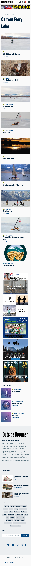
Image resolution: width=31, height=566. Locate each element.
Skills (11, 511)
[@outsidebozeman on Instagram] (18, 545)
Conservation (23, 509)
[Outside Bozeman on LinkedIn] (26, 545)
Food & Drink (9, 520)
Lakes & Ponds (10, 263)
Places (5, 263)
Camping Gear (19, 514)
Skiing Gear (13, 525)
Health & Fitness (20, 517)
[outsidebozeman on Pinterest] (22, 545)
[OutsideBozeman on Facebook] (4, 545)
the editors (6, 56)
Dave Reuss (6, 241)
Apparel (24, 506)
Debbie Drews (7, 134)
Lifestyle (6, 506)
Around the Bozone (15, 506)
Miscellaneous (11, 52)
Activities (6, 52)
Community (11, 514)
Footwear (23, 511)
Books (10, 509)
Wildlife (12, 517)
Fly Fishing (17, 511)
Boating (10, 235)
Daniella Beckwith (18, 487)
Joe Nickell (6, 187)
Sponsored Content (19, 520)
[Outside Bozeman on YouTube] (13, 545)
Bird (9, 78)
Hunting (6, 78)
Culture (24, 523)
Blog (19, 525)
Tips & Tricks (17, 523)
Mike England (6, 108)
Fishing (10, 156)
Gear (7, 517)
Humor (6, 511)
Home (4, 14)
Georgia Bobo (18, 479)
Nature (5, 509)
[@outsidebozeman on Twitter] (8, 545)
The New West (8, 523)
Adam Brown (6, 471)
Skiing (26, 514)
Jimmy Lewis (6, 213)
